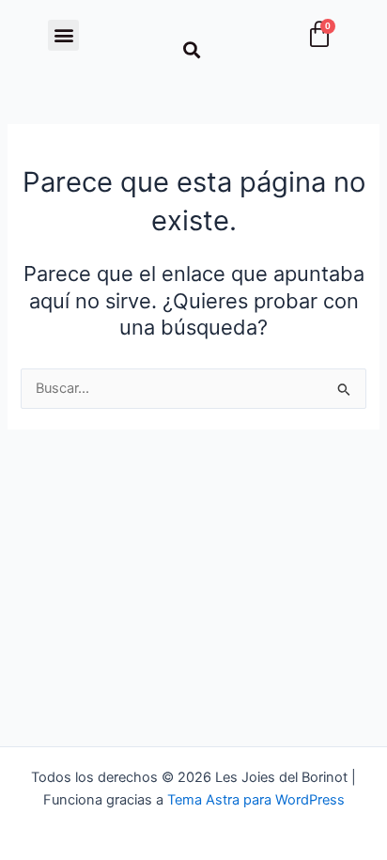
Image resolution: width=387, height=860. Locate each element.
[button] (63, 35)
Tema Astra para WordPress (256, 799)
